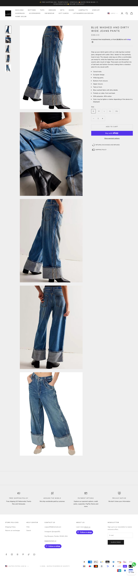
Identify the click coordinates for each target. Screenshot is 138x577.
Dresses (52, 10)
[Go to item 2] (8, 39)
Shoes (71, 10)
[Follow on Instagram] (12, 554)
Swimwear (49, 13)
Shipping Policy (10, 527)
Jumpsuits (83, 10)
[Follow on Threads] (17, 554)
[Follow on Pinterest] (23, 554)
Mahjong (19, 10)
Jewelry (96, 10)
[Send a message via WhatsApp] (134, 564)
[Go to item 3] (8, 49)
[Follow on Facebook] (6, 554)
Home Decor (21, 16)
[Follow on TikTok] (29, 554)
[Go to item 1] (8, 30)
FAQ (27, 527)
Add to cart (112, 127)
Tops (42, 10)
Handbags (20, 13)
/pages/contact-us (50, 541)
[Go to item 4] (8, 59)
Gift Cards (64, 13)
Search (28, 530)
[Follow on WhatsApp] (34, 554)
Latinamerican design (83, 13)
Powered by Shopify (61, 566)
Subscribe (116, 542)
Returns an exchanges (12, 530)
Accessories (34, 13)
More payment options (112, 138)
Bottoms (32, 10)
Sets (62, 10)
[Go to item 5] (8, 68)
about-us (87, 527)
